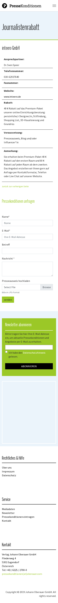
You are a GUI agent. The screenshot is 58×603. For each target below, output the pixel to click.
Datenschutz (9, 475)
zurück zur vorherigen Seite (15, 186)
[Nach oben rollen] (51, 596)
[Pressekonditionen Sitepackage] (22, 5)
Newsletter (8, 513)
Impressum (8, 471)
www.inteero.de (12, 96)
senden (8, 299)
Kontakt (6, 520)
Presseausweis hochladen (16, 280)
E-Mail (6, 230)
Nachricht (8, 258)
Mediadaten (8, 509)
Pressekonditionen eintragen (18, 516)
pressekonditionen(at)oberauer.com (22, 573)
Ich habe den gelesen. (27, 354)
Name (6, 216)
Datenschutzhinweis (34, 352)
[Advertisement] (29, 412)
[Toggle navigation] (54, 5)
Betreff (6, 244)
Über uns (7, 467)
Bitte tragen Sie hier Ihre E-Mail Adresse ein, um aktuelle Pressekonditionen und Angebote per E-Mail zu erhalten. (27, 337)
